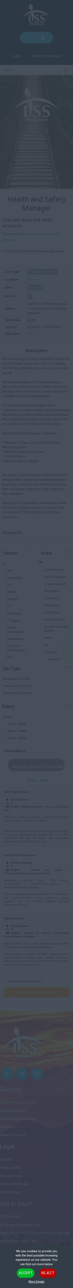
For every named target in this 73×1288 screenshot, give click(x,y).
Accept (25, 1273)
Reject (47, 1273)
